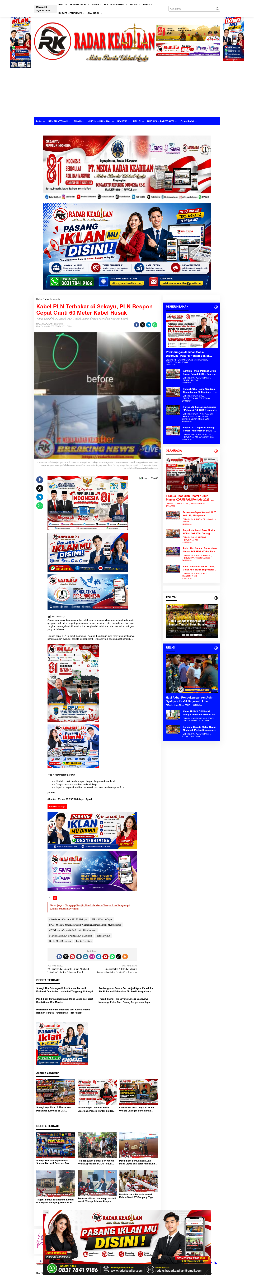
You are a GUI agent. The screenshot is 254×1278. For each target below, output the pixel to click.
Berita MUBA (103, 935)
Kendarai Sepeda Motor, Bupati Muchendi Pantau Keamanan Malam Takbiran (199, 728)
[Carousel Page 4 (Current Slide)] (196, 635)
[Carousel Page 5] (200, 635)
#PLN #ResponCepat (102, 919)
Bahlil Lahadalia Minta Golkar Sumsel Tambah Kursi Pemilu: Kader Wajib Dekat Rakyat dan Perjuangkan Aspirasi (188, 622)
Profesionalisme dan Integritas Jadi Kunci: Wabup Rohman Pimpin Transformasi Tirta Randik (63, 1011)
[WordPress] (85, 956)
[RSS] (125, 956)
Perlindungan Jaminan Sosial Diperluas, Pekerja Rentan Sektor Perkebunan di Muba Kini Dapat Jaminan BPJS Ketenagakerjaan (95, 1109)
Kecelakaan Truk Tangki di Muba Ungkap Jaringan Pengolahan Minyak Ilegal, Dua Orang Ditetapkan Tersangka (136, 1109)
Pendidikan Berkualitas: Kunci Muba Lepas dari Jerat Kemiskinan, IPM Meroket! (64, 1000)
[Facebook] (59, 956)
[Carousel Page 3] (192, 635)
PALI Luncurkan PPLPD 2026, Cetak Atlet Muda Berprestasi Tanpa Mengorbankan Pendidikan (199, 568)
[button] (217, 9)
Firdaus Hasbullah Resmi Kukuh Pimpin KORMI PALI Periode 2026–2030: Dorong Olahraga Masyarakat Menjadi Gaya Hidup (189, 498)
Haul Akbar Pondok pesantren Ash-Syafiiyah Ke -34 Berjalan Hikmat (189, 699)
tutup (46, 1212)
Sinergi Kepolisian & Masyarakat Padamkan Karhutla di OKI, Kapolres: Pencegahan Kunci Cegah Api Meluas (55, 1109)
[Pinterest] (72, 956)
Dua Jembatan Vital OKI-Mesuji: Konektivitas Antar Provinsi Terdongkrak (116, 968)
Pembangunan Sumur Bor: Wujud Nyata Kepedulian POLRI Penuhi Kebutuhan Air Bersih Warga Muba (126, 990)
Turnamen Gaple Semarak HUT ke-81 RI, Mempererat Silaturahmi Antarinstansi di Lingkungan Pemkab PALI (199, 514)
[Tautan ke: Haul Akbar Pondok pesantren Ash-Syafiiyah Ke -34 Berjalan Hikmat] (192, 673)
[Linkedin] (98, 956)
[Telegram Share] (148, 324)
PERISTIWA (56, 326)
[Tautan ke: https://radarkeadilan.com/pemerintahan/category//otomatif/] (216, 307)
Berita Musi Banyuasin (60, 941)
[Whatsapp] (154, 324)
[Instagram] (92, 956)
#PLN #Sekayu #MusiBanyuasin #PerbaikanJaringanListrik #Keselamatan (85, 924)
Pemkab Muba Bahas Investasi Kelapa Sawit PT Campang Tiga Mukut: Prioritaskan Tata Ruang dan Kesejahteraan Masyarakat (138, 1196)
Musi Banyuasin (43, 326)
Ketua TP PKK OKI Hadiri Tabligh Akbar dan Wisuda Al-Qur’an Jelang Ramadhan (199, 713)
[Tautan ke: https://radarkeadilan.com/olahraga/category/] (216, 451)
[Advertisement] (127, 91)
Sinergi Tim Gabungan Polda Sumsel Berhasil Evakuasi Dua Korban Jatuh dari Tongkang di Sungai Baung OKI (64, 990)
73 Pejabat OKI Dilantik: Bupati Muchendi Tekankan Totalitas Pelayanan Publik (69, 968)
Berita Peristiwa (84, 941)
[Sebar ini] (136, 324)
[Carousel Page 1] (183, 635)
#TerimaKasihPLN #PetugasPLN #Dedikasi (70, 935)
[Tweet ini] (142, 324)
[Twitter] (66, 956)
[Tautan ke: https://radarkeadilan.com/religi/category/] (216, 648)
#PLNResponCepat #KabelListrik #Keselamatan (72, 930)
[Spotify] (112, 956)
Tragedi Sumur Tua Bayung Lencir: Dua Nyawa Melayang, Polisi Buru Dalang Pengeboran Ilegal (124, 1000)
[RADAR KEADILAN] (95, 41)
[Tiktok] (118, 956)
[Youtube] (105, 956)
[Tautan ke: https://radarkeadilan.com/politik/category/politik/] (216, 598)
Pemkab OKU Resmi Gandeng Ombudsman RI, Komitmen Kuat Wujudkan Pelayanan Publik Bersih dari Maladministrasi (200, 390)
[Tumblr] (79, 956)
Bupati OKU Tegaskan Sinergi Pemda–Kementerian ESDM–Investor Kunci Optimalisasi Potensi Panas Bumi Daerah (199, 429)
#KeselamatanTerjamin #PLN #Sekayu (68, 919)
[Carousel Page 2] (187, 635)
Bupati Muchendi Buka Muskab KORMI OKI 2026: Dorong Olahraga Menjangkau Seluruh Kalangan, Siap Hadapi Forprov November (200, 532)
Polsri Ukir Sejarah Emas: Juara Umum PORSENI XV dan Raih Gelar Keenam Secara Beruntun (200, 550)
